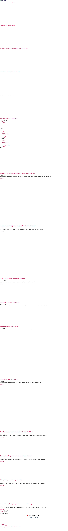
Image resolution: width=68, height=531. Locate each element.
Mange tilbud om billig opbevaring (9, 302)
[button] (34, 139)
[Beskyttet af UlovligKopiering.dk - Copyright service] (34, 529)
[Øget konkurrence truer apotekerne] (17, 324)
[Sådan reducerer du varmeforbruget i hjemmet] (4, 0)
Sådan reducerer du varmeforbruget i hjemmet (9, 2)
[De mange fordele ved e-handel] (34, 377)
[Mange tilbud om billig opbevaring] (17, 300)
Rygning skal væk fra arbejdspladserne (7, 25)
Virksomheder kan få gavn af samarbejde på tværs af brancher (18, 226)
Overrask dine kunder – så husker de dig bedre (13, 278)
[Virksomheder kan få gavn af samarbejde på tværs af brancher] (34, 224)
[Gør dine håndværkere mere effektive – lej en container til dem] (20, 171)
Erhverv (3, 131)
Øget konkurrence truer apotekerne (10, 326)
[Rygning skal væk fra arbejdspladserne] (18, 23)
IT (2, 132)
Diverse (3, 137)
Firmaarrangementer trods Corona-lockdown (8, 118)
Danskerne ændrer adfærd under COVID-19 (8, 95)
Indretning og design (6, 136)
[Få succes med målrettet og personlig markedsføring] (18, 70)
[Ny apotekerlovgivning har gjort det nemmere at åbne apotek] (17, 502)
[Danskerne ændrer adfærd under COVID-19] (18, 93)
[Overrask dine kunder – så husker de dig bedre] (34, 276)
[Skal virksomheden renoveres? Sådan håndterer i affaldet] (34, 430)
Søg (0, 126)
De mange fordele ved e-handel (9, 379)
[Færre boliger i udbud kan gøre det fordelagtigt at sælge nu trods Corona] (18, 47)
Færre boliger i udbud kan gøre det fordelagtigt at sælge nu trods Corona (14, 48)
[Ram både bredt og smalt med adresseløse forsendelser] (17, 454)
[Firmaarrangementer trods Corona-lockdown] (18, 116)
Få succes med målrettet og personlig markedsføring (10, 71)
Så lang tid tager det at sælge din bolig (11, 480)
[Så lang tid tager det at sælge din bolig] (17, 478)
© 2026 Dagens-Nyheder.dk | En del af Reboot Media (10, 526)
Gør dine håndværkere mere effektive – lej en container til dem (17, 173)
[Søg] (1, 130)
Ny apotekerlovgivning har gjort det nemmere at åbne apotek (17, 504)
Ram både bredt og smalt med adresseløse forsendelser (16, 456)
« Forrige (1, 511)
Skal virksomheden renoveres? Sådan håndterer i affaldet (16, 432)
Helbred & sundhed (5, 134)
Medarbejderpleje (5, 133)
